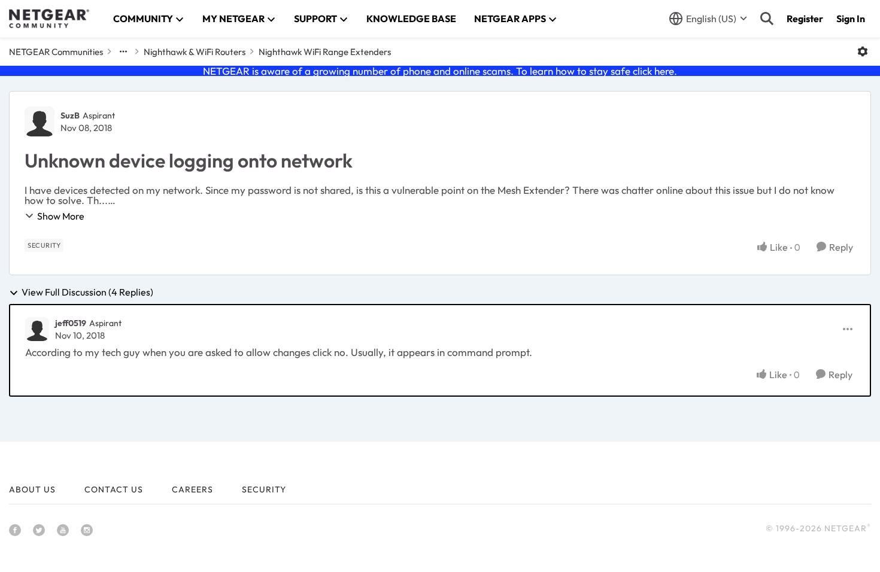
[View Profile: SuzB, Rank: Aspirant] (39, 121)
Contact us (113, 489)
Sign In (850, 19)
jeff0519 (70, 323)
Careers (192, 489)
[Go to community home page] (49, 18)
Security (264, 489)
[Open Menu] (862, 51)
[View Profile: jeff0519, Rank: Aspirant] (37, 329)
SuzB (70, 115)
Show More (60, 216)
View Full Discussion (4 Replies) (87, 292)
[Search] (767, 18)
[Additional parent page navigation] (123, 51)
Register (805, 19)
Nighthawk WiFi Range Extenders (325, 51)
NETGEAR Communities (56, 51)
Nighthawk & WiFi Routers (194, 51)
